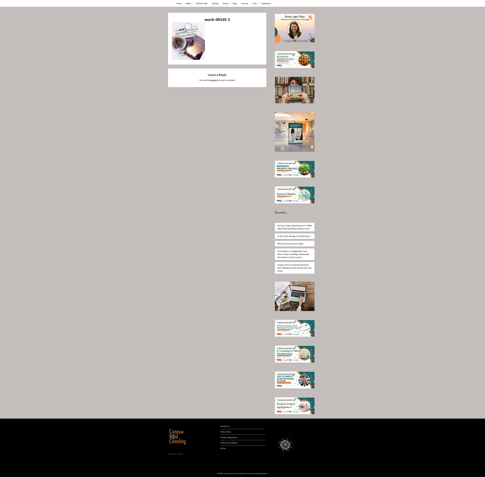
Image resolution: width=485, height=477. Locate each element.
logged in (214, 80)
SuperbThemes (261, 473)
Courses (244, 3)
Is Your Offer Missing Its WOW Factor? (294, 236)
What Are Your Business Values (290, 243)
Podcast (215, 3)
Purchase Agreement (228, 437)
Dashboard (265, 3)
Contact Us (224, 426)
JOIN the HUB (201, 3)
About (188, 3)
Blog (235, 3)
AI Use (223, 448)
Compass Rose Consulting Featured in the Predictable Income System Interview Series (294, 268)
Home (179, 3)
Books (225, 3)
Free (255, 3)
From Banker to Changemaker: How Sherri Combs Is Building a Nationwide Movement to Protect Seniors (293, 254)
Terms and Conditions (229, 443)
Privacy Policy (225, 432)
